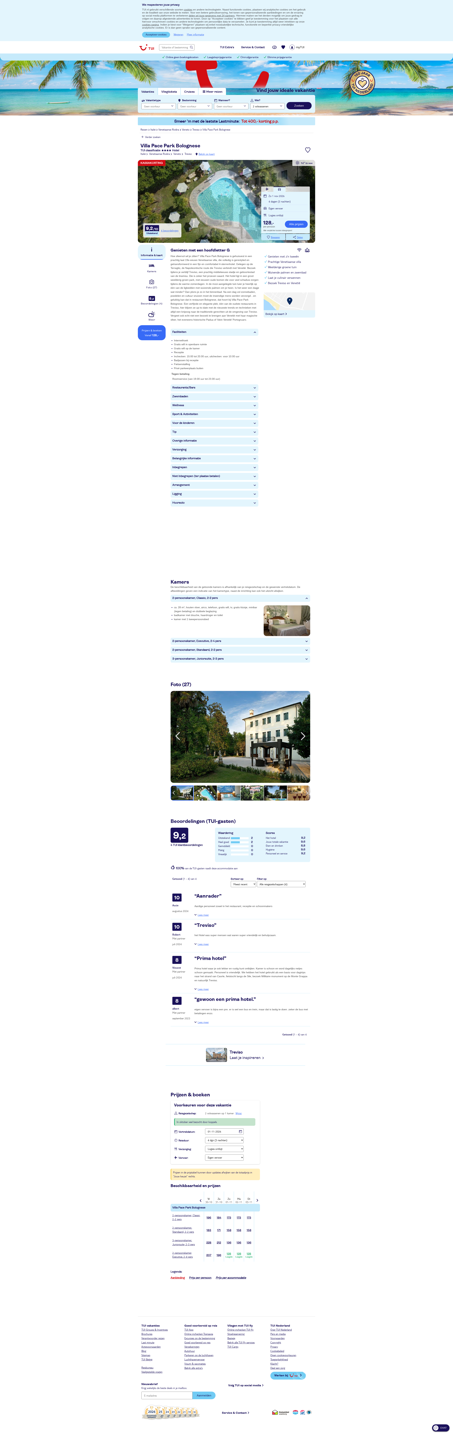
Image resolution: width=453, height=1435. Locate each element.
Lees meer (203, 914)
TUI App (188, 1329)
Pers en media (278, 1333)
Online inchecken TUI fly (240, 1329)
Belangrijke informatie (186, 458)
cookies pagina (150, 24)
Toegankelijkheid (279, 1359)
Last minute (147, 1342)
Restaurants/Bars (183, 387)
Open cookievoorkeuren (283, 1355)
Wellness (178, 405)
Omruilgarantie (249, 57)
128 (229, 1255)
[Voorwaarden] (302, 1412)
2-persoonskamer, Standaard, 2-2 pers (197, 649)
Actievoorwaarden (151, 1346)
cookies (188, 9)
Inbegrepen (179, 467)
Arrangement (181, 485)
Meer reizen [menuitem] (214, 91)
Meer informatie (195, 34)
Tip (174, 431)
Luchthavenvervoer (194, 1359)
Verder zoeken (152, 137)
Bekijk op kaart (207, 154)
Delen (300, 237)
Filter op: (262, 879)
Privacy (274, 1346)
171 (219, 1230)
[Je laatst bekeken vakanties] (274, 47)
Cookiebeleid (277, 1350)
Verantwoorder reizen (153, 1338)
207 (208, 1255)
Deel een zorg (277, 1367)
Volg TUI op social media (244, 1385)
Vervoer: (183, 1158)
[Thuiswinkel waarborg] (281, 1412)
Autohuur (189, 1350)
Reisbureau (147, 1367)
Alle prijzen (296, 224)
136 (229, 1242)
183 (209, 1230)
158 (229, 1230)
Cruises (189, 91)
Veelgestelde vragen (151, 1371)
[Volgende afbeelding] (307, 621)
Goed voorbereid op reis (197, 1342)
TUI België (146, 1359)
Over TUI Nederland (281, 1329)
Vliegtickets (169, 91)
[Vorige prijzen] (201, 1198)
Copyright (275, 1342)
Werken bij (281, 1375)
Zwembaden (180, 396)
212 (219, 1242)
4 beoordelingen (170, 230)
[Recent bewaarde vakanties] (283, 47)
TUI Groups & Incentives (154, 1329)
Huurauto (178, 502)
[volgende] (303, 736)
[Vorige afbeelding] (267, 621)
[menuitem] (301, 47)
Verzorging (179, 449)
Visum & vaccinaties (195, 1363)
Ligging (177, 493)
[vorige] (178, 736)
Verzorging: (185, 1149)
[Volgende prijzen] (257, 1198)
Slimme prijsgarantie (279, 57)
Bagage (231, 1338)
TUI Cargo (232, 1346)
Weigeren (178, 34)
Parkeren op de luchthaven (198, 1355)
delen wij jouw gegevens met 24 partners (212, 15)
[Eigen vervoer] (279, 189)
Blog (143, 1350)
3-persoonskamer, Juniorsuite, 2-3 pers (198, 658)
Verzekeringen (191, 1346)
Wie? (257, 100)
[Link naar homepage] (147, 47)
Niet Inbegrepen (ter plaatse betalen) (196, 476)
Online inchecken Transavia (198, 1333)
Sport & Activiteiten (185, 414)
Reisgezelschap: (187, 1113)
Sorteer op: (237, 879)
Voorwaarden (277, 1338)
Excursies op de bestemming (199, 1338)
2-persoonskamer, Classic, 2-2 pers (195, 598)
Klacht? (274, 1363)
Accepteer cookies (156, 34)
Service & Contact (234, 1412)
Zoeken (299, 105)
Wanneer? (224, 100)
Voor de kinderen (183, 423)
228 (208, 1242)
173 (229, 1217)
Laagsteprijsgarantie (219, 57)
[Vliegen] (267, 189)
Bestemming (189, 100)
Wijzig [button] (239, 1113)
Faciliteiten (179, 331)
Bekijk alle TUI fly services (241, 1342)
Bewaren (275, 237)
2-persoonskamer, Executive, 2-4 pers (196, 641)
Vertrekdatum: (187, 1132)
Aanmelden (204, 1395)
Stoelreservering (236, 1333)
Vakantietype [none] (153, 100)
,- (268, 223)
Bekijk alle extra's (193, 1367)
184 (219, 1217)
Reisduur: (184, 1140)
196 (209, 1217)
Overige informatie (184, 440)
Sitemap (145, 1355)
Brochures (146, 1333)
